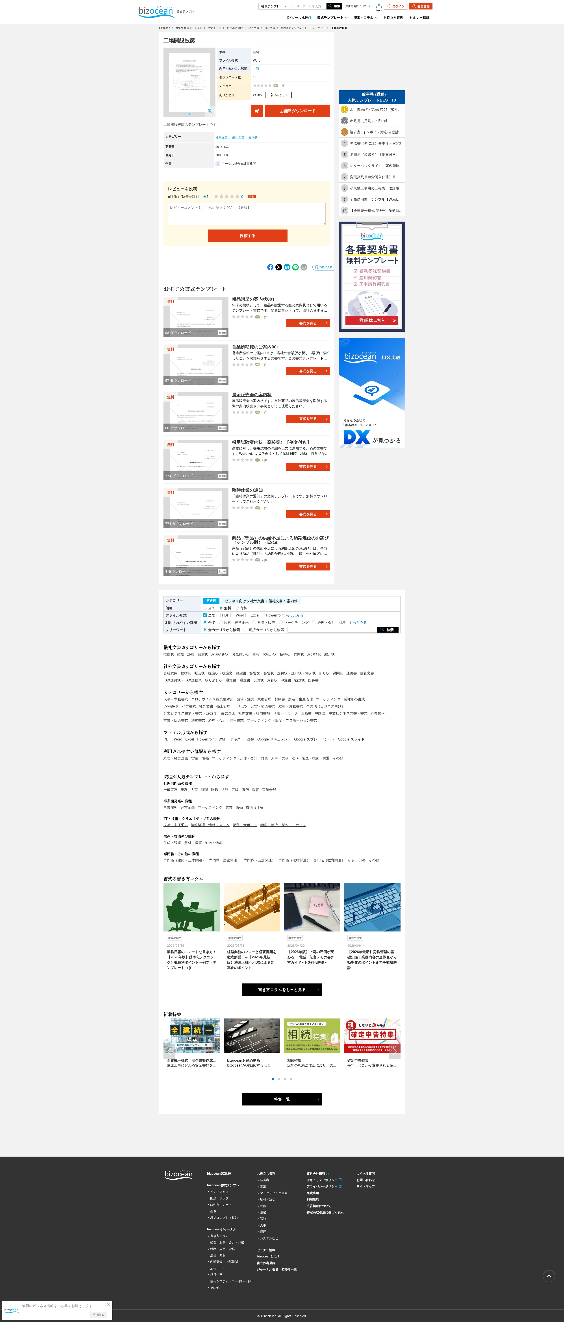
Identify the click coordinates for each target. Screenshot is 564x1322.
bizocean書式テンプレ (189, 28)
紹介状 (329, 654)
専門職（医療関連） (225, 860)
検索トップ (215, 28)
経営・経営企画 (175, 758)
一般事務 (170, 789)
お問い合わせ (365, 1180)
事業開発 (170, 807)
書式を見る (308, 323)
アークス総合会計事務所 (239, 163)
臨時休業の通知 (247, 490)
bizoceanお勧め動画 (243, 1060)
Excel (189, 739)
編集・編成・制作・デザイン (283, 824)
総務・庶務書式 (290, 706)
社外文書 (254, 28)
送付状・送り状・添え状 (296, 673)
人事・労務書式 (175, 699)
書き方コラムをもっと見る (282, 989)
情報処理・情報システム (210, 824)
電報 (256, 654)
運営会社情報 (316, 1173)
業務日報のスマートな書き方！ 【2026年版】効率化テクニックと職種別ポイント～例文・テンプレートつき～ (191, 959)
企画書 (306, 713)
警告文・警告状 (261, 673)
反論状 (258, 680)
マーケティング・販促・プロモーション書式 (282, 720)
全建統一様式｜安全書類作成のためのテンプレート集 (209, 1060)
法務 (295, 758)
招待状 (285, 654)
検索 (337, 6)
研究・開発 (357, 860)
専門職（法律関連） (294, 860)
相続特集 (294, 1060)
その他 (338, 758)
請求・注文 (245, 699)
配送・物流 (214, 842)
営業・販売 (200, 758)
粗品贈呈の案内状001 (253, 299)
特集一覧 (282, 1099)
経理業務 (378, 713)
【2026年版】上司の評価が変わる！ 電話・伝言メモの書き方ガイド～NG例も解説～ (310, 957)
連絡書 (351, 673)
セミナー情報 (419, 17)
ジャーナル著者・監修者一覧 (277, 1269)
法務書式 (198, 720)
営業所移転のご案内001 (255, 346)
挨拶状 (186, 673)
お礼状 (272, 680)
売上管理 (223, 706)
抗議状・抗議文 (220, 673)
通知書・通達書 (238, 680)
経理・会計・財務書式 (226, 720)
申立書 (286, 680)
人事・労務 (280, 758)
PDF (167, 739)
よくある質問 (365, 1173)
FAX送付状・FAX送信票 (182, 680)
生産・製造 (172, 842)
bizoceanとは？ (268, 1256)
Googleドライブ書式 (179, 706)
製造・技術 (310, 758)
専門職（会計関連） (259, 860)
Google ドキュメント (274, 739)
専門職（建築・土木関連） (184, 860)
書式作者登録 (266, 1263)
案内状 (253, 137)
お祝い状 (270, 654)
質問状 (338, 673)
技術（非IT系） (175, 824)
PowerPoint (206, 739)
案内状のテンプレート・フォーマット (304, 28)
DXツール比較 (297, 17)
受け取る (98, 1314)
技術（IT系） (256, 807)
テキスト (237, 739)
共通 (256, 68)
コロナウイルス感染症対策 (212, 699)
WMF (223, 739)
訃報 (190, 654)
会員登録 (423, 6)
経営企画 (228, 713)
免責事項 (313, 1193)
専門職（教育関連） (329, 860)
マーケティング (328, 699)
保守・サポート (245, 824)
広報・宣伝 (240, 789)
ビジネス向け (235, 28)
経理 (204, 789)
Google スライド (351, 739)
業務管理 (264, 699)
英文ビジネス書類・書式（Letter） (190, 713)
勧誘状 (299, 680)
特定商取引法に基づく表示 (325, 1212)
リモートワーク (285, 713)
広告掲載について (356, 6)
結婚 (180, 654)
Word (178, 739)
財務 (214, 789)
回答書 (313, 680)
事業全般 (269, 789)
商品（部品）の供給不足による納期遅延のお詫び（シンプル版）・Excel (280, 539)
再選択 (211, 600)
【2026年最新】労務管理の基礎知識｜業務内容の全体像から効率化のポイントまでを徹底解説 (372, 959)
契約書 (280, 699)
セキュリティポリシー (323, 1180)
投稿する (248, 235)
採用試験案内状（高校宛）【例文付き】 (271, 442)
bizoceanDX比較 (219, 1173)
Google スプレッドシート (314, 739)
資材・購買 (193, 842)
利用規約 (313, 1199)
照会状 (199, 673)
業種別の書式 (354, 699)
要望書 (241, 673)
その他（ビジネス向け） (325, 706)
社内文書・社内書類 (254, 713)
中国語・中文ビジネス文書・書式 (341, 713)
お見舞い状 (240, 654)
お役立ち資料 (393, 17)
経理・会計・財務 (254, 758)
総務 (184, 789)
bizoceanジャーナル (221, 1229)
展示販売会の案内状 (252, 394)
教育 (255, 789)
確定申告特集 (358, 1060)
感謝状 (202, 654)
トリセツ (241, 706)
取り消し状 (214, 680)
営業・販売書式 (175, 720)
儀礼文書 (270, 28)
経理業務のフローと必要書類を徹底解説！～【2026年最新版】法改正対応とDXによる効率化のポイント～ (251, 959)
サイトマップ (365, 1186)
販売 (239, 807)
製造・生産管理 (300, 699)
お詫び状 (314, 654)
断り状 (324, 673)
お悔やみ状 (220, 654)
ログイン (398, 6)
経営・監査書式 (263, 706)
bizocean (165, 28)
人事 (194, 789)
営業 (229, 807)
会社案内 (170, 673)
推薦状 (168, 654)
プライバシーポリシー (323, 1186)
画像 (250, 739)
